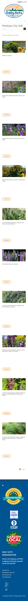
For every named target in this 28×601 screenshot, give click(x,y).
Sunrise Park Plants (10, 224)
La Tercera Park (6, 222)
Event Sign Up (6, 575)
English (20, 2)
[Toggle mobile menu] (25, 21)
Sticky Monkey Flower (8, 178)
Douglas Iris (5, 137)
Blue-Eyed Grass (7, 94)
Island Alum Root (7, 221)
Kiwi (3, 54)
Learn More (6, 71)
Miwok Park (5, 95)
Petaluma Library (16, 350)
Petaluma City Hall (7, 55)
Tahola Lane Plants (10, 307)
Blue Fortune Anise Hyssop (10, 262)
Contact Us (5, 570)
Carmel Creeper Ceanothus (10, 304)
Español (24, 2)
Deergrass (5, 435)
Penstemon (5, 348)
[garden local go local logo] (14, 531)
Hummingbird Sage (7, 391)
